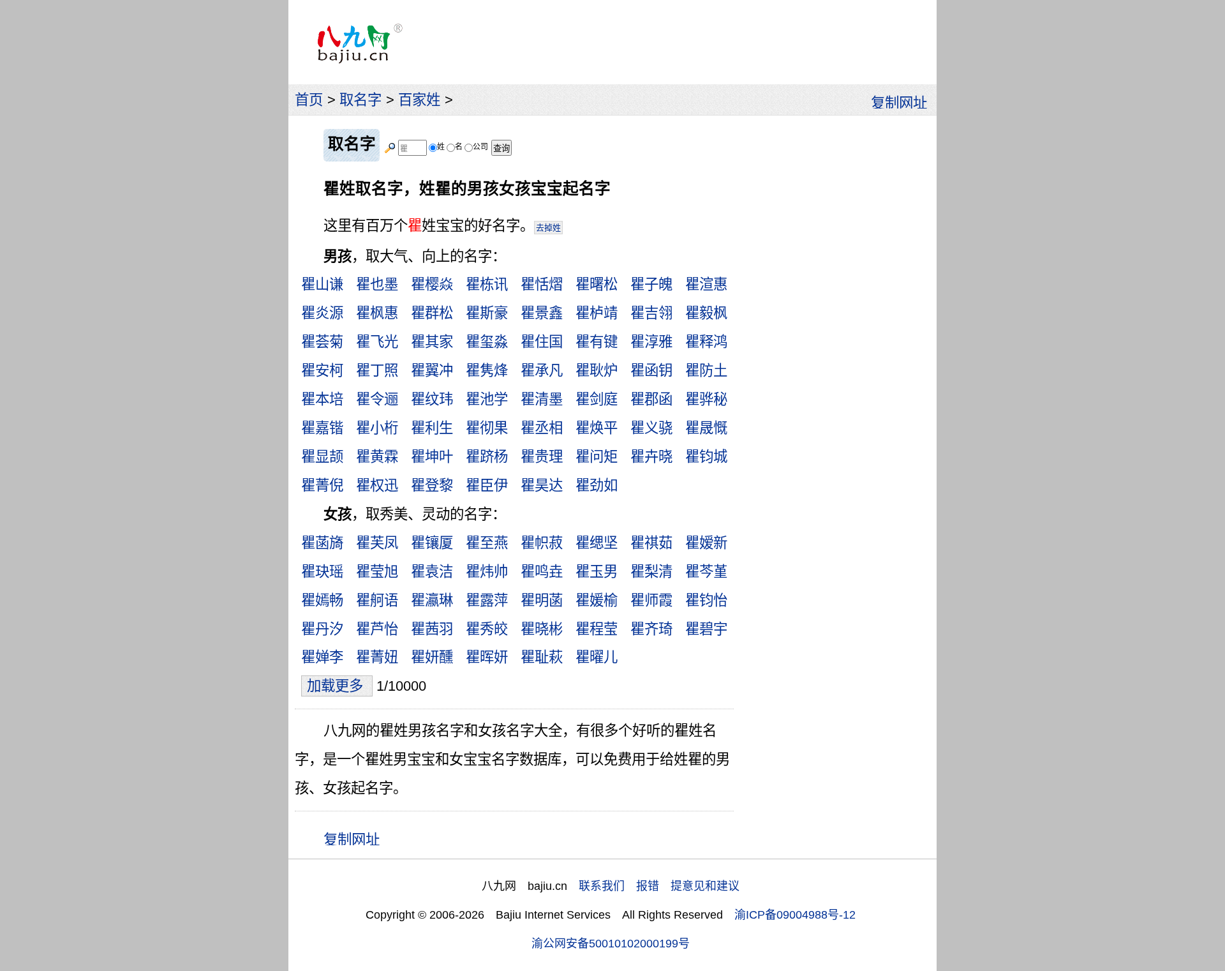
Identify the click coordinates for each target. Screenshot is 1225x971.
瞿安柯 (322, 371)
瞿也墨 (377, 284)
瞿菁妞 (377, 657)
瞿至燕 (487, 543)
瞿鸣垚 (542, 572)
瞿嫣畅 (322, 600)
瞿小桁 (377, 428)
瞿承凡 (542, 371)
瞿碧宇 (706, 629)
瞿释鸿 (706, 342)
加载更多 (337, 686)
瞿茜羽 (432, 629)
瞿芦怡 (377, 629)
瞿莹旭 (377, 572)
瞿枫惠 (377, 313)
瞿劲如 (596, 485)
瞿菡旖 (322, 543)
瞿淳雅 (651, 342)
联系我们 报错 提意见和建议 (659, 886)
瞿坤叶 (432, 457)
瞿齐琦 (651, 629)
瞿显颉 (322, 457)
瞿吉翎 (651, 313)
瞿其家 (432, 342)
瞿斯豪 (487, 313)
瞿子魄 (651, 284)
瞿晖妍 (487, 657)
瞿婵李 (322, 657)
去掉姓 (548, 227)
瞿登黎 (432, 485)
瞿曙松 (596, 284)
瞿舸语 (377, 600)
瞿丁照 (377, 371)
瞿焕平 (596, 428)
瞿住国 (542, 342)
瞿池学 (487, 399)
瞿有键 (596, 342)
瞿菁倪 (322, 485)
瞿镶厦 (432, 543)
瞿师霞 (651, 600)
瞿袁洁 (432, 572)
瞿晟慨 (706, 428)
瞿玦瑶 (322, 572)
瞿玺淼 (487, 342)
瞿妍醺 (432, 657)
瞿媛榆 (596, 600)
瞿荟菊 (322, 342)
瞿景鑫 (542, 313)
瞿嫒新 (706, 543)
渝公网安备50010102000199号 (610, 943)
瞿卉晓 (651, 457)
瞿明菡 (542, 600)
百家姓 (419, 100)
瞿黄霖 (377, 457)
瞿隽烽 (487, 371)
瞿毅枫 (706, 313)
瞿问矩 (596, 457)
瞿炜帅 (487, 572)
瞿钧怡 (706, 600)
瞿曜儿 (596, 657)
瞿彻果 (487, 428)
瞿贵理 (542, 457)
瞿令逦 (377, 399)
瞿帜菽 (542, 543)
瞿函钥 (651, 371)
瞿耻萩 (542, 657)
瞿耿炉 (596, 371)
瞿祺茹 (651, 543)
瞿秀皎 (487, 629)
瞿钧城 (706, 457)
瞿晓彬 (542, 629)
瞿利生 (432, 428)
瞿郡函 (651, 399)
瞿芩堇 (706, 572)
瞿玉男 (596, 572)
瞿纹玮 (432, 399)
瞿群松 (432, 313)
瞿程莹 (596, 629)
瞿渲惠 (706, 284)
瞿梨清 (651, 572)
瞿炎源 (322, 313)
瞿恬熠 (542, 284)
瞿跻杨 (487, 457)
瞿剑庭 (596, 399)
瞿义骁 (651, 428)
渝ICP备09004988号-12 (795, 914)
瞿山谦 (322, 284)
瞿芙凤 (377, 543)
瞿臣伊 (487, 485)
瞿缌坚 (596, 543)
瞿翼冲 (432, 371)
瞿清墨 (542, 399)
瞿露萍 (487, 600)
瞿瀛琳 (432, 600)
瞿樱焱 (432, 284)
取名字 (360, 100)
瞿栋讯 (487, 284)
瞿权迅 (377, 485)
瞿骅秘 (706, 399)
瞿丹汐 (322, 629)
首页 (309, 100)
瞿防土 (706, 371)
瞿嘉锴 (322, 428)
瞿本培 (322, 399)
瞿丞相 (542, 428)
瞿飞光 (377, 342)
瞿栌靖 (596, 313)
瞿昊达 (542, 485)
